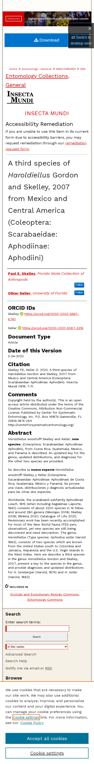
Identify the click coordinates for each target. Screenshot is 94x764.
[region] (47, 722)
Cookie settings (26, 717)
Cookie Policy (32, 723)
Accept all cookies (47, 738)
